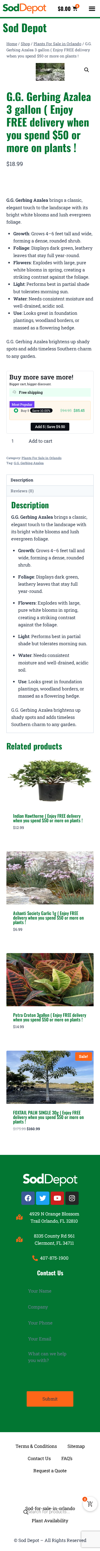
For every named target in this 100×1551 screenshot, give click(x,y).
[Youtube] (57, 1198)
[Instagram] (72, 1198)
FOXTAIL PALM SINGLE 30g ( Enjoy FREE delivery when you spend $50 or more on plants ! (48, 1117)
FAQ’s (66, 1458)
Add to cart (40, 441)
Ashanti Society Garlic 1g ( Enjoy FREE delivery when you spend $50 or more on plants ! (48, 917)
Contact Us (39, 1458)
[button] (92, 8)
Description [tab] (22, 480)
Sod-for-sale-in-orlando (50, 1508)
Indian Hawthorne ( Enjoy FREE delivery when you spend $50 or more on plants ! (48, 818)
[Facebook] (28, 1198)
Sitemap (76, 1446)
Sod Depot (25, 27)
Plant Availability (50, 1521)
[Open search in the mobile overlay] (50, 1489)
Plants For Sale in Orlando (42, 458)
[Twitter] (42, 1198)
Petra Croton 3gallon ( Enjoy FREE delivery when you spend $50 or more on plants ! (49, 1017)
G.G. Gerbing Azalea (29, 463)
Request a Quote (50, 1471)
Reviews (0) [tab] (22, 490)
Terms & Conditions (36, 1446)
